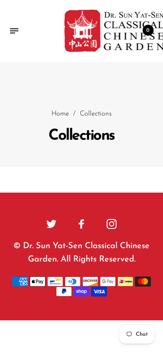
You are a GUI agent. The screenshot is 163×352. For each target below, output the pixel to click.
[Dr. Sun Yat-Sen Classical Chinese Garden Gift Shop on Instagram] (112, 224)
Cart (148, 30)
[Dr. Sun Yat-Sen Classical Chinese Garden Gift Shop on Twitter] (51, 224)
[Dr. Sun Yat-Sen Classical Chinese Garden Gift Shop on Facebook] (81, 224)
